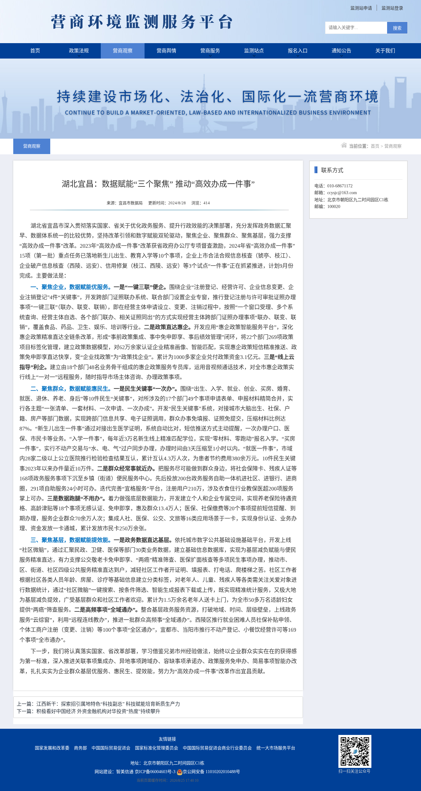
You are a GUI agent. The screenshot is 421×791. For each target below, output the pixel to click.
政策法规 (79, 50)
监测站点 (254, 50)
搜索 (397, 28)
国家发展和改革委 (52, 748)
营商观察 (123, 50)
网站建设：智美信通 (114, 771)
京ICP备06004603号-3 (155, 771)
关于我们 (385, 50)
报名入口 (298, 50)
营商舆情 (166, 50)
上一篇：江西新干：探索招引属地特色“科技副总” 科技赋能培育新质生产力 (98, 704)
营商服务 (210, 50)
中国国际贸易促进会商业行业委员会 (217, 748)
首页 (35, 50)
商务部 (80, 748)
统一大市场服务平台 (275, 748)
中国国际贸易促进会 (111, 748)
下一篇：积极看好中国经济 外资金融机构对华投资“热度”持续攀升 (88, 711)
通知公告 (341, 50)
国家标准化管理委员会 (156, 748)
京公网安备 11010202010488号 (211, 771)
